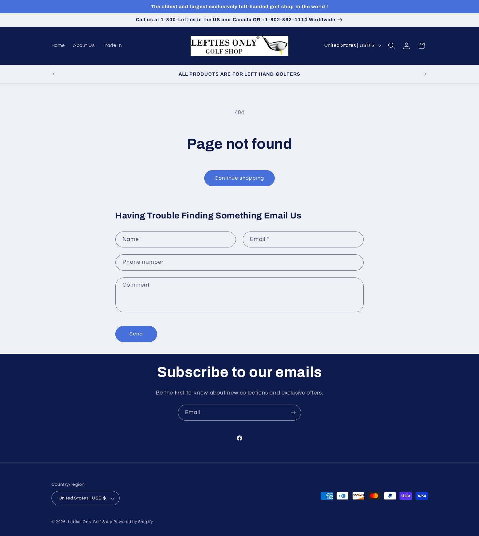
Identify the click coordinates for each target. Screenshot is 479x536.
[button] (391, 45)
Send (136, 333)
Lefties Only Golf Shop (90, 522)
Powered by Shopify (133, 522)
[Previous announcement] (53, 74)
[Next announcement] (425, 74)
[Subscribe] (293, 413)
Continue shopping (240, 178)
